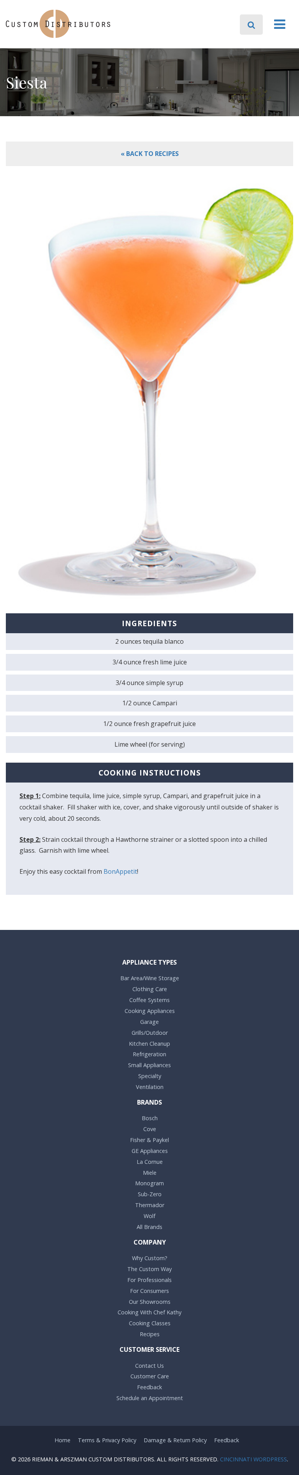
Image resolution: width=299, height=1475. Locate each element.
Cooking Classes (150, 1323)
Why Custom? (149, 1258)
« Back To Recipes (150, 153)
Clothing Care (149, 989)
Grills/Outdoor (150, 1032)
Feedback (149, 1387)
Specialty (149, 1076)
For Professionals (149, 1280)
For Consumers (149, 1290)
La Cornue (150, 1161)
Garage (149, 1021)
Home (62, 1440)
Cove (149, 1129)
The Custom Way (149, 1269)
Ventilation (150, 1087)
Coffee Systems (149, 1000)
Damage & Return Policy (175, 1440)
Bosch (150, 1118)
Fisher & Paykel (149, 1140)
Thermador (149, 1205)
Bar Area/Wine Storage (149, 978)
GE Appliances (150, 1151)
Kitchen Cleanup (149, 1043)
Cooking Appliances (150, 1011)
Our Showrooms (150, 1301)
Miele (150, 1172)
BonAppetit (120, 871)
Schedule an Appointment (149, 1398)
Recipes (150, 1334)
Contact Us (149, 1365)
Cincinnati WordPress (253, 1459)
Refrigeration (149, 1054)
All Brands (149, 1227)
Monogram (149, 1183)
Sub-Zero (150, 1194)
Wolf (149, 1216)
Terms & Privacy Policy (107, 1440)
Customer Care (149, 1376)
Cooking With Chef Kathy (149, 1312)
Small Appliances (149, 1065)
